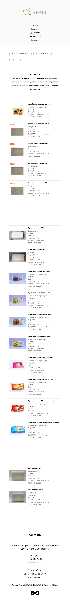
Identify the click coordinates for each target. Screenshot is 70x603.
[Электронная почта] (37, 593)
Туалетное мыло (42, 53)
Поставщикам (35, 36)
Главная (35, 25)
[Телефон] (33, 593)
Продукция (35, 29)
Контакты (35, 40)
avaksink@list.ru (35, 562)
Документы (35, 33)
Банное (15, 59)
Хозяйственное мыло (20, 53)
